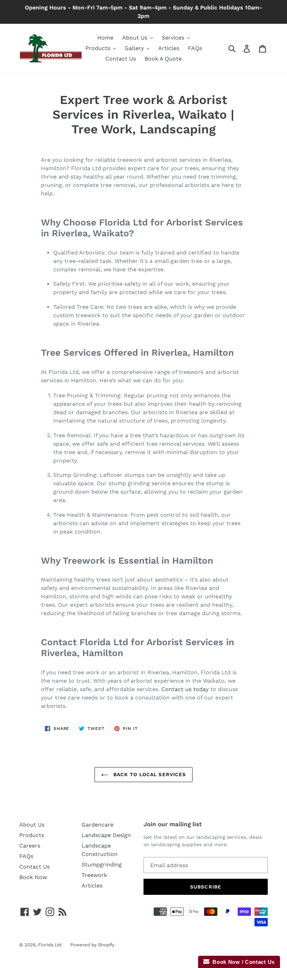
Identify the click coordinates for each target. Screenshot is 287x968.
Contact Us (34, 866)
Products (31, 835)
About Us (31, 824)
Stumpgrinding (102, 864)
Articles (92, 885)
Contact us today (185, 689)
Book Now (33, 877)
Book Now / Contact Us (242, 962)
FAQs (26, 856)
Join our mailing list (173, 824)
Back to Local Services (149, 774)
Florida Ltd (50, 944)
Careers (29, 845)
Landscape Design (106, 835)
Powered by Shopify (92, 944)
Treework (94, 875)
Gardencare (97, 824)
